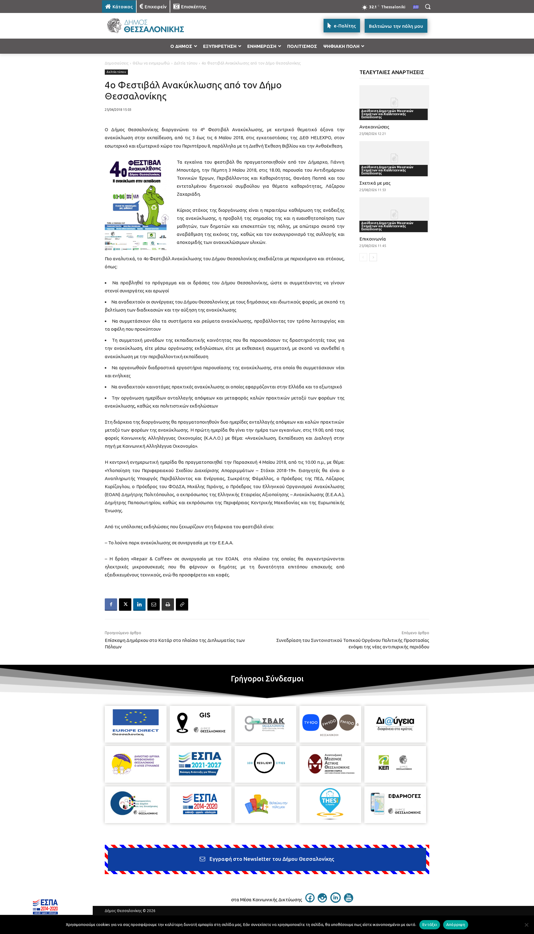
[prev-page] (363, 257)
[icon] (310, 900)
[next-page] (373, 257)
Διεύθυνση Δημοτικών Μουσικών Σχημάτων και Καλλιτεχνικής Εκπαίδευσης (387, 114)
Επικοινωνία (372, 238)
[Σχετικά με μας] (394, 158)
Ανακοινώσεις (374, 126)
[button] (427, 6)
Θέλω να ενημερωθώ (151, 63)
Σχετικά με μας (375, 183)
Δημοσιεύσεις (117, 63)
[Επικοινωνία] (394, 214)
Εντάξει (429, 924)
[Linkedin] (139, 604)
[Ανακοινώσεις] (394, 102)
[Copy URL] (182, 604)
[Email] (153, 604)
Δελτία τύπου (185, 63)
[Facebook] (111, 604)
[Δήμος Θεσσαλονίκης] (151, 26)
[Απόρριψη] (526, 925)
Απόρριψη (455, 924)
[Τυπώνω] (168, 604)
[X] (125, 604)
